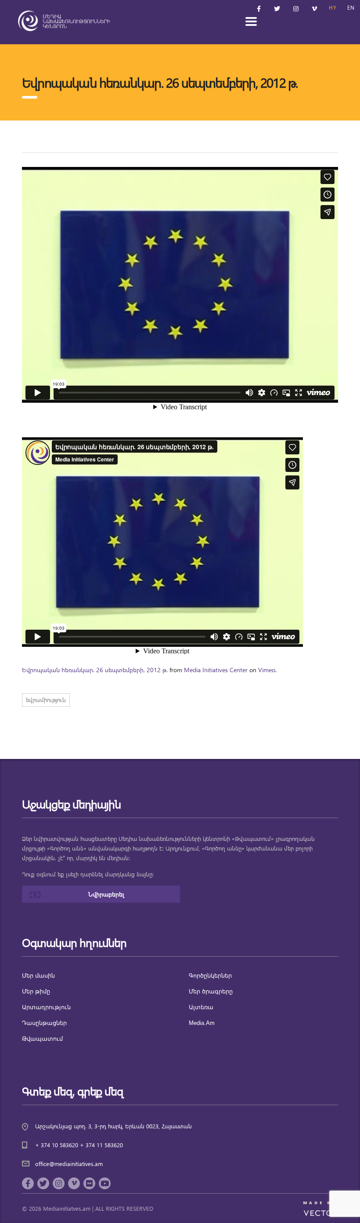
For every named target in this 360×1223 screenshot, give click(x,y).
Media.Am (202, 1023)
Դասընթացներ (44, 1023)
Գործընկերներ (210, 975)
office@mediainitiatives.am (69, 1163)
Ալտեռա (201, 1007)
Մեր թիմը (36, 991)
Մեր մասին (38, 975)
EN (351, 7)
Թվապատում (42, 1038)
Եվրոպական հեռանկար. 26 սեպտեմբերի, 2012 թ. (95, 670)
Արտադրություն (46, 1007)
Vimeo (266, 670)
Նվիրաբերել (106, 894)
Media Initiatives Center (216, 670)
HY (333, 7)
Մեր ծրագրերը (211, 991)
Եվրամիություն (46, 699)
